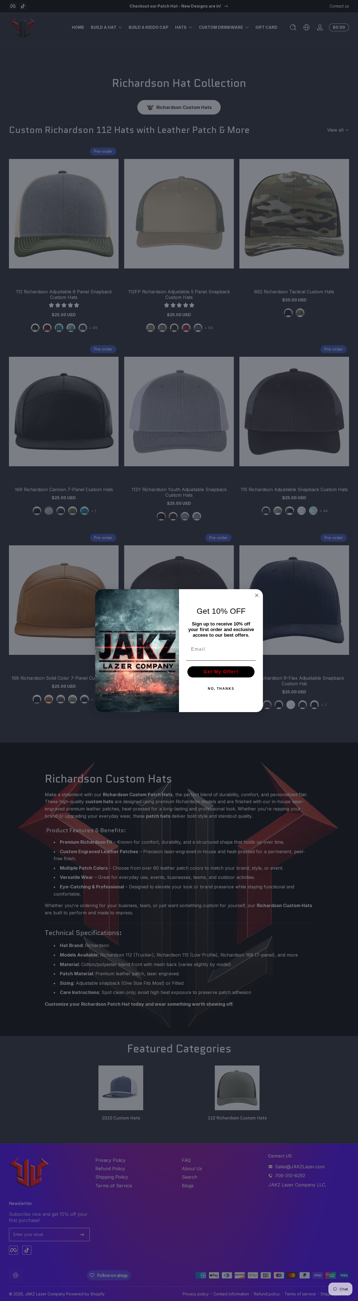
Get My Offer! (221, 671)
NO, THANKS (221, 689)
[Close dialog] (256, 595)
